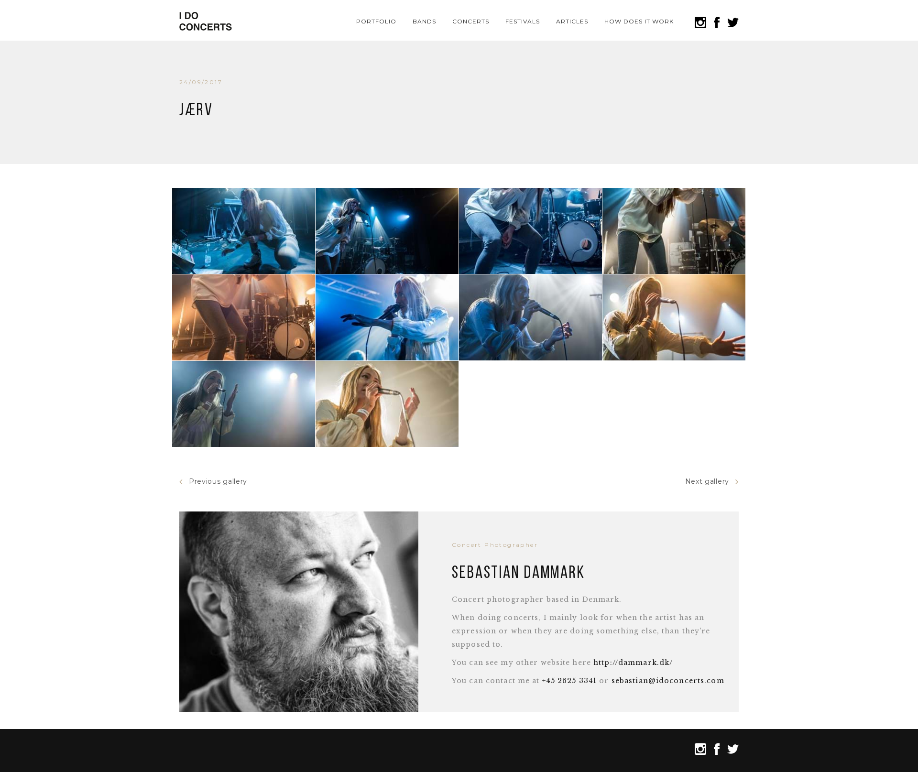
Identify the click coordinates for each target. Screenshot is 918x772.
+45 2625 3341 (569, 680)
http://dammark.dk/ (633, 662)
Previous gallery (218, 481)
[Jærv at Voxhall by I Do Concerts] (243, 231)
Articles (572, 21)
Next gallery (707, 481)
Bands (424, 21)
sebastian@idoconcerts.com (668, 680)
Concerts (470, 21)
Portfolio (376, 21)
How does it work (638, 21)
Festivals (522, 21)
